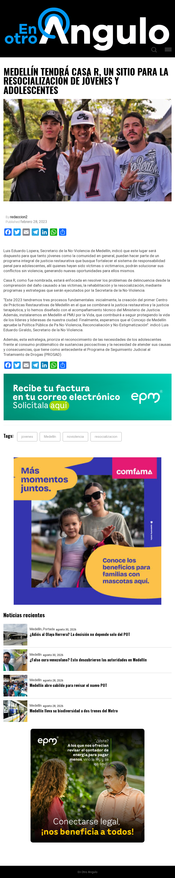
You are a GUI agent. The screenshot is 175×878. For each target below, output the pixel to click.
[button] (168, 50)
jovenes (27, 437)
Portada (49, 629)
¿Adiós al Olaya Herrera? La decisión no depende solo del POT (80, 634)
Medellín (50, 437)
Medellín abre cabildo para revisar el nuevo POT (68, 685)
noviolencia (75, 437)
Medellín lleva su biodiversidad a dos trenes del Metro (74, 710)
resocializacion (106, 437)
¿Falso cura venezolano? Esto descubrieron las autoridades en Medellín (88, 660)
